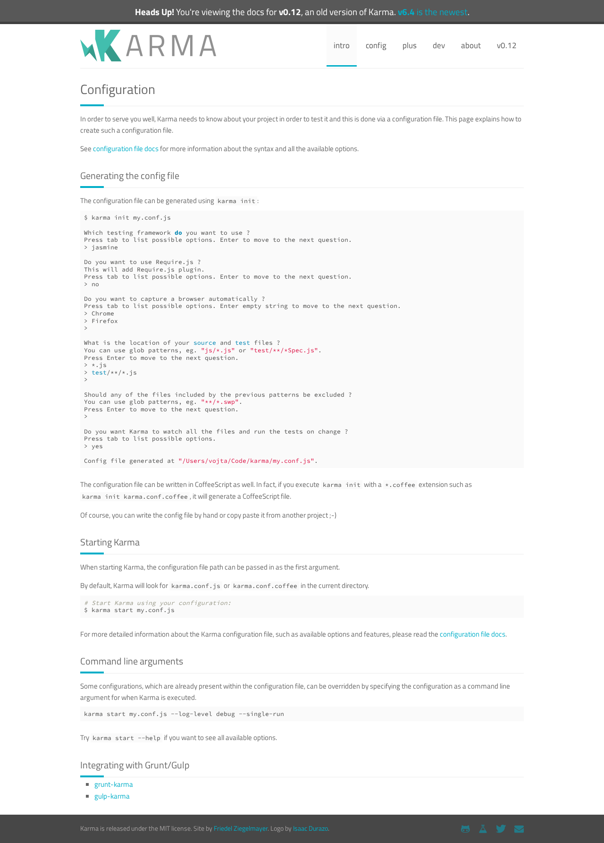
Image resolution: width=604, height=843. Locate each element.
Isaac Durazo (310, 828)
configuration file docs (126, 148)
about (471, 45)
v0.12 (507, 45)
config (376, 45)
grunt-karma (113, 784)
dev (439, 45)
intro (342, 45)
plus (410, 45)
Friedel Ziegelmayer (241, 828)
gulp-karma (112, 796)
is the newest (433, 11)
